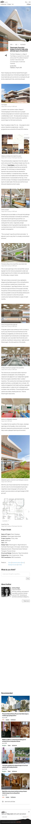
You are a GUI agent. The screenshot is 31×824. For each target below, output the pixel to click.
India (23, 562)
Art (12, 4)
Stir (11, 44)
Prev (2, 512)
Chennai (9, 562)
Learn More (18, 821)
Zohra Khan (13, 66)
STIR (29, 4)
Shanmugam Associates (12, 564)
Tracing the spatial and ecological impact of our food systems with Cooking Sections (15, 766)
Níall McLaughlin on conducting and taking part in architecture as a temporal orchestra (14, 740)
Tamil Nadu (11, 165)
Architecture (3, 4)
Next (29, 512)
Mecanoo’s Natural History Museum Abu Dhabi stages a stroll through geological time (15, 714)
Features (23, 44)
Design (9, 4)
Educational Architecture (16, 562)
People (9, 745)
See (16, 44)
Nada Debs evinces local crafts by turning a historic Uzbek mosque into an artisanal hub (14, 792)
